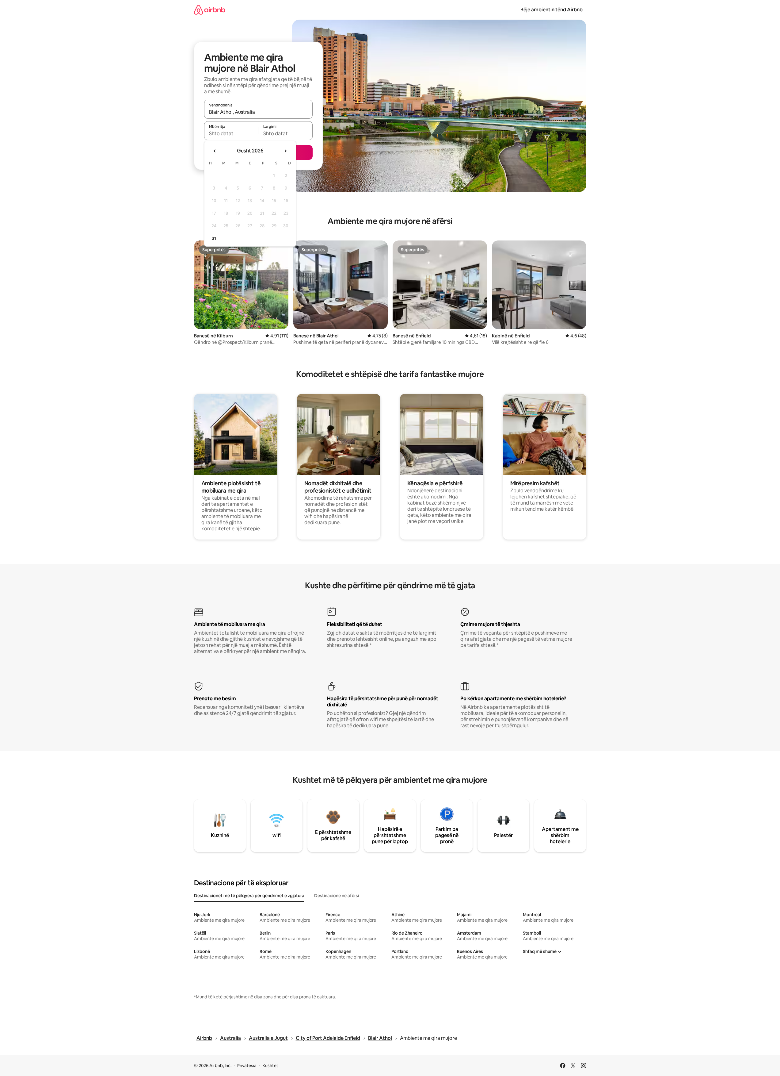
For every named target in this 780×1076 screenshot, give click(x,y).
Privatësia (247, 1065)
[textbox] (231, 133)
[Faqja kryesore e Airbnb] (209, 9)
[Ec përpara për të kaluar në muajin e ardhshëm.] (285, 151)
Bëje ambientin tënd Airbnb (551, 9)
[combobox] (258, 112)
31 (214, 238)
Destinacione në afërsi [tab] (336, 895)
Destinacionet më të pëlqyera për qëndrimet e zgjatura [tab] (249, 895)
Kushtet (270, 1065)
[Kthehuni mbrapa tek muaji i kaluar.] (215, 151)
